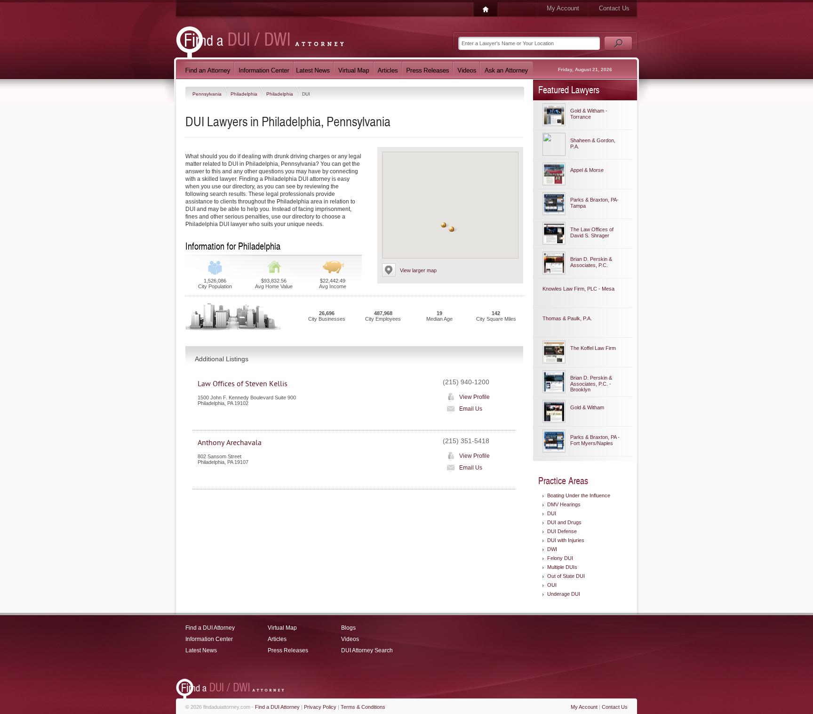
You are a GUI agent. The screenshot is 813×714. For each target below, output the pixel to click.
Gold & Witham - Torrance (588, 114)
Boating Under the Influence (578, 495)
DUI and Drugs (564, 522)
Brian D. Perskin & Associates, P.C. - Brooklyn (591, 383)
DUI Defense (562, 531)
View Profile (474, 397)
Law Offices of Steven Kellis (242, 384)
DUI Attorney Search (367, 650)
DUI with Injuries (565, 540)
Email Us (470, 409)
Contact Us (614, 8)
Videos (350, 639)
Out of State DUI (566, 576)
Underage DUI (563, 594)
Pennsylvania (207, 94)
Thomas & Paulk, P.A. (567, 318)
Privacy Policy (320, 707)
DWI (552, 549)
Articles (277, 639)
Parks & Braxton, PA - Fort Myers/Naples (595, 440)
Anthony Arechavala (230, 442)
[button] (443, 224)
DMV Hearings (564, 504)
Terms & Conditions (363, 707)
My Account (563, 8)
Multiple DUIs (562, 567)
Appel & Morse (587, 170)
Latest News (201, 650)
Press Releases (288, 650)
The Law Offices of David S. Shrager (592, 232)
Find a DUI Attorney (210, 628)
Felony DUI (560, 558)
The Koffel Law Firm (593, 348)
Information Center (209, 639)
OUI (552, 585)
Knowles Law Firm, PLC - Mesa (578, 289)
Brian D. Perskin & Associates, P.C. (591, 262)
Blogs (348, 628)
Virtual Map (282, 628)
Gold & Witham (587, 407)
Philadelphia (245, 94)
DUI (551, 513)
